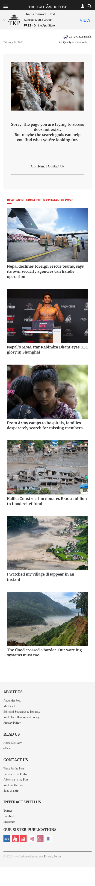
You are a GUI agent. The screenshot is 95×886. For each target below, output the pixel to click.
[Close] (3, 19)
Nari (31, 838)
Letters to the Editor (15, 774)
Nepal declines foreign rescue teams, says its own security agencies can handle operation (45, 272)
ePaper (7, 748)
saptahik (15, 838)
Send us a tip (10, 790)
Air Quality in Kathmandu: (75, 42)
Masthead (9, 706)
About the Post (12, 700)
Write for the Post (13, 768)
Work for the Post (13, 785)
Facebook (9, 816)
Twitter (7, 810)
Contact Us (56, 166)
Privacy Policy (12, 722)
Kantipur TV (48, 838)
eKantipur (6, 838)
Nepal (23, 838)
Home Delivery (12, 742)
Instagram (9, 821)
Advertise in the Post (15, 779)
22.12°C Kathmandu (80, 36)
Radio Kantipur (40, 838)
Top (90, 869)
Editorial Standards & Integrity (21, 711)
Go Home (38, 166)
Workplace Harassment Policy (21, 717)
